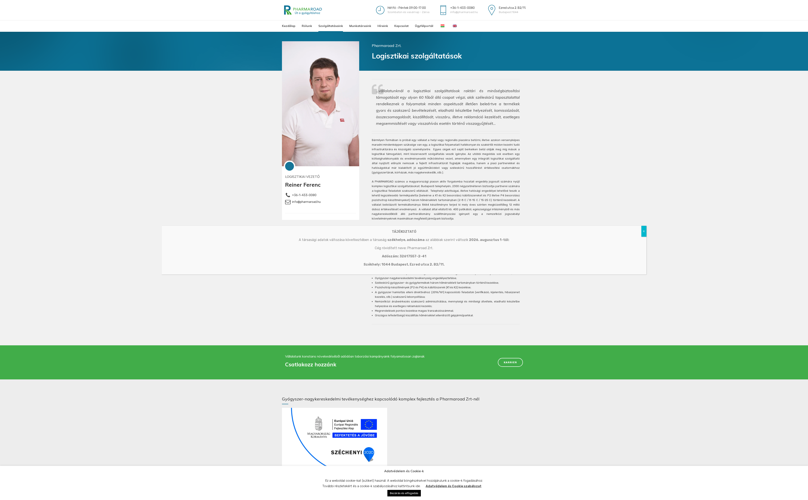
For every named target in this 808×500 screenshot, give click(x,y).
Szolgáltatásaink (330, 26)
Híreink (382, 26)
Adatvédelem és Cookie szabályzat (453, 486)
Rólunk (307, 26)
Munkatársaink (360, 26)
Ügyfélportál (424, 26)
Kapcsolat (401, 26)
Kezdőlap (288, 26)
